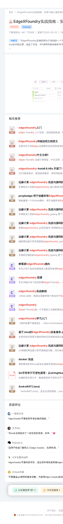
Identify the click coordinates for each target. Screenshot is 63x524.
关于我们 (51, 510)
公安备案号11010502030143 (30, 515)
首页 (11, 12)
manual (26, 26)
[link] (11, 12)
